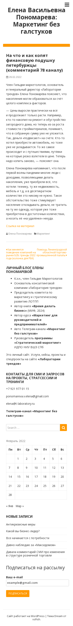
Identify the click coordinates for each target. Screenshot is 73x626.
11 (44, 468)
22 (18, 486)
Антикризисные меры (20, 524)
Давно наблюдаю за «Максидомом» (31, 545)
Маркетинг (43, 233)
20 (62, 477)
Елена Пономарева (20, 233)
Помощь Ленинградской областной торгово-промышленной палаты (51, 252)
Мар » (20, 506)
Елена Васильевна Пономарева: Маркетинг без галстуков (36, 20)
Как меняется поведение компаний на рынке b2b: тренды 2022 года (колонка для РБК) (21, 254)
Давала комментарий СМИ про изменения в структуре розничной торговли (35, 553)
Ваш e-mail (14, 577)
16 (27, 477)
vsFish (36, 619)
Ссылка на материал (20, 226)
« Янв (9, 506)
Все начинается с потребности (27, 538)
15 (18, 477)
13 (62, 468)
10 (36, 468)
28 (10, 495)
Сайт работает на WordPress (26, 616)
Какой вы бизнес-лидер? (23, 531)
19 (53, 477)
